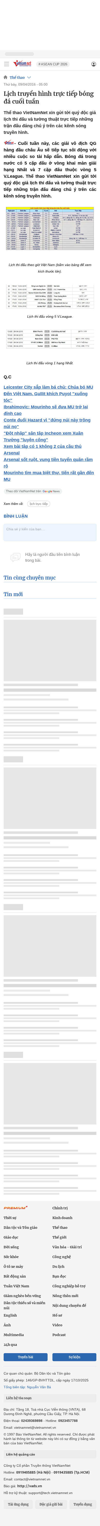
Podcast (59, 1335)
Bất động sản (15, 1276)
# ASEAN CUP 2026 (53, 64)
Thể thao (17, 77)
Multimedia (14, 1335)
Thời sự (10, 1218)
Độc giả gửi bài (51, 1504)
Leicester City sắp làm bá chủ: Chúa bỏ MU (48, 387)
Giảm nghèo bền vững (22, 1296)
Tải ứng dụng (18, 1504)
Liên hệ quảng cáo (20, 1454)
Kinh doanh (62, 1218)
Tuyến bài (25, 1357)
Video (57, 1325)
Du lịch (58, 1266)
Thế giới (59, 1237)
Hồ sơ (57, 1315)
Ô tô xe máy (13, 1266)
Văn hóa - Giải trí (67, 1247)
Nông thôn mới (65, 1296)
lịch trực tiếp (39, 504)
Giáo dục (11, 1237)
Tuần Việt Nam (16, 1286)
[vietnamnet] (23, 67)
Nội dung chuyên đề (69, 1305)
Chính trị (60, 1208)
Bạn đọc (59, 1276)
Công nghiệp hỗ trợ (68, 1286)
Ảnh (7, 1325)
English (10, 1315)
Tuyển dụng (83, 1504)
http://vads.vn (29, 1486)
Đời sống (11, 1247)
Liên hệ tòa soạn (19, 1398)
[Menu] (6, 64)
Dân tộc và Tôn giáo (20, 1227)
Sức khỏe (11, 1257)
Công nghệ (61, 1257)
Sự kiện (74, 1357)
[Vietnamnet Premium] (16, 1210)
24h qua (10, 1344)
